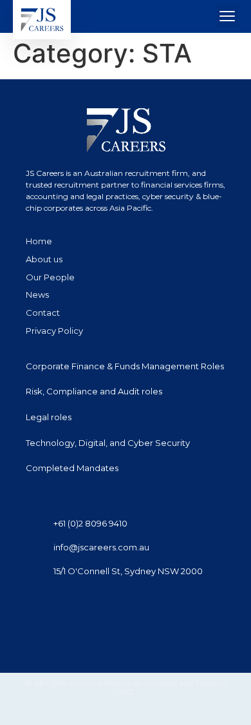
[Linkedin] (33, 606)
